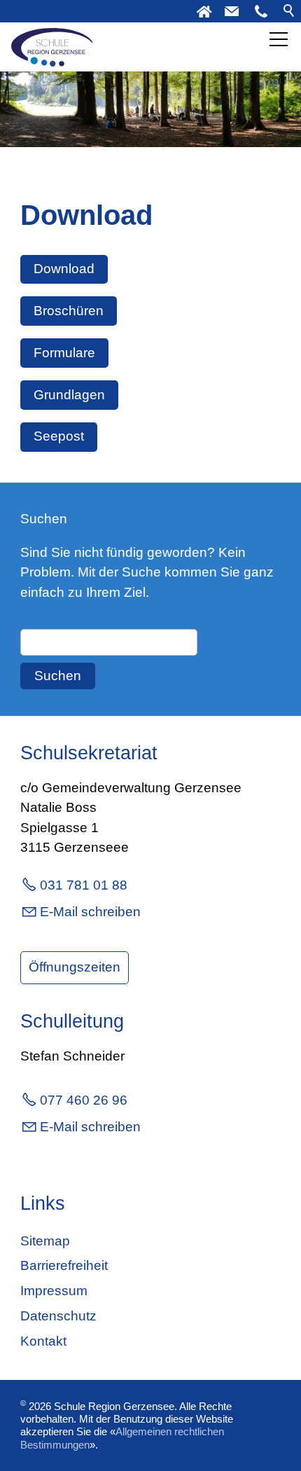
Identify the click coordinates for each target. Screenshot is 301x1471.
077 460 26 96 (83, 1100)
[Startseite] (203, 11)
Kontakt (43, 1341)
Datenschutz (58, 1315)
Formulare (64, 352)
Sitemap (45, 1241)
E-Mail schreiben (90, 911)
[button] (261, 11)
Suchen (57, 675)
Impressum (54, 1290)
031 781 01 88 (83, 885)
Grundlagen (69, 394)
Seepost (59, 436)
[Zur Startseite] (51, 47)
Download (64, 268)
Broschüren (69, 310)
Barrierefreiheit (64, 1265)
